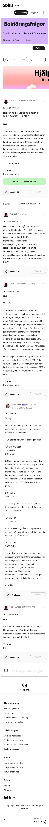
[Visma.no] (11, 5)
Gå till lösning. (29, 181)
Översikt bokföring (11, 33)
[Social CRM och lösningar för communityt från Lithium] (40, 821)
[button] (44, 101)
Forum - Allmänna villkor (13, 763)
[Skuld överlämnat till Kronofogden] (39, 203)
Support (7, 786)
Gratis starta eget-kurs (13, 740)
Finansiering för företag (13, 722)
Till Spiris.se (8, 790)
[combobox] (24, 59)
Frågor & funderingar (35, 33)
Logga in (34, 12)
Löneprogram (9, 713)
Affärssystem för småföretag (16, 717)
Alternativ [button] (39, 49)
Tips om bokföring (11, 40)
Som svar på (23, 408)
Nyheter (27, 40)
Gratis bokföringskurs (12, 736)
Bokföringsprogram (11, 709)
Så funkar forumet (11, 772)
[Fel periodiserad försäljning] (44, 203)
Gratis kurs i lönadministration (16, 744)
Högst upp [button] (4, 820)
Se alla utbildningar (11, 749)
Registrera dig (21, 12)
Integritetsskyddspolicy (13, 767)
